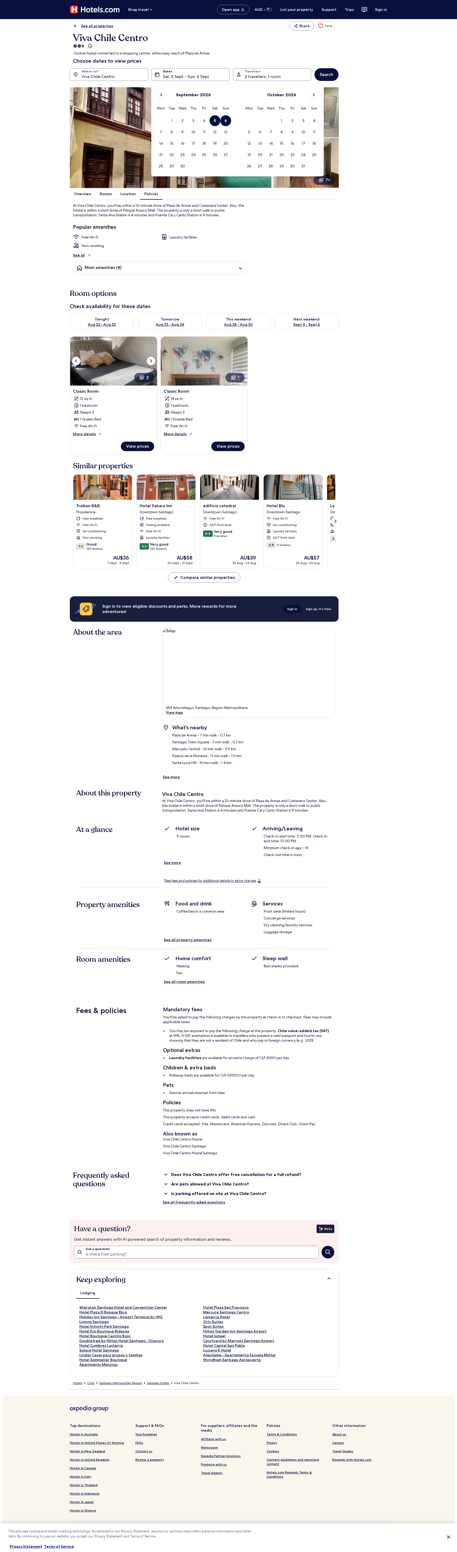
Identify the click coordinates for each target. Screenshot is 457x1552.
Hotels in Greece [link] (83, 1510)
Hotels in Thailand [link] (84, 1485)
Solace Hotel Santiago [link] (99, 1350)
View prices (137, 446)
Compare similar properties (207, 577)
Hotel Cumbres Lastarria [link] (101, 1345)
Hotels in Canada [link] (83, 1468)
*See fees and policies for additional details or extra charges (210, 880)
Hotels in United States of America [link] (97, 1443)
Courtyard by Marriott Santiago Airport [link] (238, 1340)
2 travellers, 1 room (263, 76)
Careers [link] (338, 1443)
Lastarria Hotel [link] (216, 1317)
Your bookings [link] (146, 1434)
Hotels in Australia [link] (84, 1434)
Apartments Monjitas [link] (98, 1364)
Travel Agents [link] (211, 1473)
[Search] (328, 1252)
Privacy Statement (26, 1546)
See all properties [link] (97, 26)
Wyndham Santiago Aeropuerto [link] (232, 1359)
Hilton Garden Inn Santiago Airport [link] (235, 1331)
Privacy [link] (272, 1443)
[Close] (448, 1537)
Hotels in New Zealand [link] (87, 1451)
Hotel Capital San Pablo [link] (224, 1345)
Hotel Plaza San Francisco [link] (226, 1307)
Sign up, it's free (318, 609)
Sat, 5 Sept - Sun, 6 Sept (186, 76)
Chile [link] (90, 1383)
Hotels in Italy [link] (80, 1476)
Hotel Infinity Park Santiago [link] (104, 1326)
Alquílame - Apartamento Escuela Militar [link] (239, 1355)
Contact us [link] (143, 1451)
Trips (349, 9)
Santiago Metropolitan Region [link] (120, 1383)
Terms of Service (58, 1546)
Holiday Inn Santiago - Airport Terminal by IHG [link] (121, 1317)
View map (174, 712)
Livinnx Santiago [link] (94, 1321)
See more (171, 777)
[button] (171, 120)
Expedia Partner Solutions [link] (221, 1456)
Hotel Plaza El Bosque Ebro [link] (103, 1312)
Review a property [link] (149, 1460)
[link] (325, 25)
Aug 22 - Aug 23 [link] (102, 324)
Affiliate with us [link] (213, 1439)
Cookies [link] (273, 1451)
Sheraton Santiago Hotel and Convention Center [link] (123, 1307)
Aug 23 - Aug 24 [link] (170, 324)
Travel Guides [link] (342, 1451)
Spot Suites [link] (213, 1326)
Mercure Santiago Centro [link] (226, 1312)
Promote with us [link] (214, 1464)
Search (326, 74)
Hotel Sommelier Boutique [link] (103, 1359)
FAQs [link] (139, 1443)
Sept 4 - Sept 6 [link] (306, 324)
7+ (328, 179)
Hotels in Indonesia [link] (84, 1493)
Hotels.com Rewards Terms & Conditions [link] (289, 1474)
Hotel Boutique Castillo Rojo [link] (104, 1336)
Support (329, 9)
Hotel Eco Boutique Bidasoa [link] (104, 1331)
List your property (296, 9)
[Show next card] (335, 521)
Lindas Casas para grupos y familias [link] (111, 1355)
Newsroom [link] (209, 1447)
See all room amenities (184, 981)
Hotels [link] (77, 1383)
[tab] (87, 1293)
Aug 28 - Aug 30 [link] (238, 324)
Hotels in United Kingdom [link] (89, 1460)
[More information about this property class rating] (90, 46)
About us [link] (339, 1434)
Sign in (381, 9)
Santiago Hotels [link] (158, 1383)
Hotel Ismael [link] (214, 1336)
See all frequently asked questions (194, 1202)
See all (79, 255)
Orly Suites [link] (213, 1321)
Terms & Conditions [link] (282, 1434)
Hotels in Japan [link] (82, 1502)
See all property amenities (188, 939)
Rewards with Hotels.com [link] (352, 1460)
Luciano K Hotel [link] (217, 1350)
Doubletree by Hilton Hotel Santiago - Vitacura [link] (121, 1340)
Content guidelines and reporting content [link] (293, 1462)
